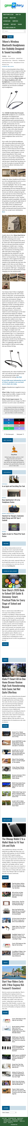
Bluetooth (15, 60)
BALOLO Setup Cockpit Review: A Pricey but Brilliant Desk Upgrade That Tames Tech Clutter (18, 785)
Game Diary (6, 24)
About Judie (4, 1118)
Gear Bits (6, 962)
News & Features (7, 820)
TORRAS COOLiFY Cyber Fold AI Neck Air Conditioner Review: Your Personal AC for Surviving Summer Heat (19, 794)
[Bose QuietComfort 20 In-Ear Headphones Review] (14, 495)
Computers (15, 21)
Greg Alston (10, 66)
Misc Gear (13, 24)
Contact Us (10, 1122)
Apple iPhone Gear (6, 60)
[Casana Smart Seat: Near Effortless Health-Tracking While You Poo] (6, 1067)
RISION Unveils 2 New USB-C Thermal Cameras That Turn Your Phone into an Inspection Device (18, 1039)
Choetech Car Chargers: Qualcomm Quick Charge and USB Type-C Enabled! (13, 517)
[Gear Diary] (14, 5)
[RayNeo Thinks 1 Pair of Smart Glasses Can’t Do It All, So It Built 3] (6, 929)
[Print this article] (19, 425)
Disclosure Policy (7, 1119)
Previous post (10, 434)
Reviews (4, 497)
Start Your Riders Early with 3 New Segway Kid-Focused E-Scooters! (13, 984)
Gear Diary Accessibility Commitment (11, 1121)
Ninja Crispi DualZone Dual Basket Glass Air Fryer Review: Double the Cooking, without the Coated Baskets (18, 912)
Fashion (20, 24)
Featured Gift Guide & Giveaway (10, 571)
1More (9, 56)
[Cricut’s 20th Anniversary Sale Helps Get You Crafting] (6, 946)
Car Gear (5, 18)
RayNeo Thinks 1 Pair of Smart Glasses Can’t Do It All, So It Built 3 (19, 928)
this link (19, 377)
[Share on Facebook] (9, 420)
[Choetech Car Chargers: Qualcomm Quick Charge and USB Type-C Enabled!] (14, 511)
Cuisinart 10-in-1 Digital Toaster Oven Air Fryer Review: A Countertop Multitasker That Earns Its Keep (19, 734)
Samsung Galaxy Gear (7, 62)
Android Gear (19, 58)
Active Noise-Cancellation (8, 58)
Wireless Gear (5, 64)
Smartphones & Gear (8, 14)
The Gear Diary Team (12, 1118)
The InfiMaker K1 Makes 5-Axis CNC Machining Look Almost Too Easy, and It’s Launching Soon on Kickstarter (19, 954)
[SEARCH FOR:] (14, 31)
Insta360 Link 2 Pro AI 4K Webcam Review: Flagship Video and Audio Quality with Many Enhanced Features (18, 752)
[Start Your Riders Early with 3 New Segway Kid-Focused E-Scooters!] (14, 978)
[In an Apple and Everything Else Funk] (14, 482)
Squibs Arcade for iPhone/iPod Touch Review (13, 535)
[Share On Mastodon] (19, 428)
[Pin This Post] (19, 422)
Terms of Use (22, 1121)
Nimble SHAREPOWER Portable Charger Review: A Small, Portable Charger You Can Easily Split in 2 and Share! (19, 743)
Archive (5, 1122)
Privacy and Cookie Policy (17, 1119)
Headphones (22, 60)
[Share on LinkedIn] (9, 422)
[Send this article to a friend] (9, 425)
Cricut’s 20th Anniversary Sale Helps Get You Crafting (19, 944)
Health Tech (13, 18)
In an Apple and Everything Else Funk (13, 486)
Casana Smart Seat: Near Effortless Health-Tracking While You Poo (18, 1065)
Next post (19, 434)
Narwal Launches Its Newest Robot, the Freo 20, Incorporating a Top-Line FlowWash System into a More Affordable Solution (18, 1029)
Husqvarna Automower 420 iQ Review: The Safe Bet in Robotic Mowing (18, 776)
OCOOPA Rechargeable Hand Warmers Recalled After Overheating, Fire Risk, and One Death (18, 1048)
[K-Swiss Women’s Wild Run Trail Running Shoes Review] (6, 770)
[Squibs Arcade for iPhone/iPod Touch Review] (14, 530)
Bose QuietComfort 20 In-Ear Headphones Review (11, 501)
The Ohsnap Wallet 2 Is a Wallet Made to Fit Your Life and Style (13, 842)
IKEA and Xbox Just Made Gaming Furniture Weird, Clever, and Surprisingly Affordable (17, 895)
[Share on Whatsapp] (9, 428)
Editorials (4, 484)
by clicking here (11, 566)
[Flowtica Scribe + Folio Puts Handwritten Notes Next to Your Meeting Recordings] (6, 904)
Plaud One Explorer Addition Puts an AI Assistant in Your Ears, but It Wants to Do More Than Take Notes (18, 886)
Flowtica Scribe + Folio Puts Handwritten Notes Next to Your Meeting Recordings (18, 903)
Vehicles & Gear (10, 513)
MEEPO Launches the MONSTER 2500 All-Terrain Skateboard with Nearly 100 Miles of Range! (19, 1057)
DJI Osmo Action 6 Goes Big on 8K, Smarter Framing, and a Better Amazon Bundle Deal (19, 920)
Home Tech (18, 14)
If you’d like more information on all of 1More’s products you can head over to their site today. (14, 382)
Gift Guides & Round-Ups (9, 27)
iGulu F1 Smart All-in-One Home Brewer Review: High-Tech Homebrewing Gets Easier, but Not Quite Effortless (14, 685)
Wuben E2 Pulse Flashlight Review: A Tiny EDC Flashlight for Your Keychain (18, 760)
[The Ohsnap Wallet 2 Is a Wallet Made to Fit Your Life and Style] (14, 836)
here (3, 212)
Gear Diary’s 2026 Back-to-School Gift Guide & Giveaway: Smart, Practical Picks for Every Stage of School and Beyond (13, 598)
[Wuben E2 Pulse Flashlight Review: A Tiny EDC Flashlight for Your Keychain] (6, 762)
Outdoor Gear (6, 21)
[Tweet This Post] (19, 420)
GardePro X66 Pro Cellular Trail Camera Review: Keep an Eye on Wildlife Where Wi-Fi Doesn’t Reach (18, 803)
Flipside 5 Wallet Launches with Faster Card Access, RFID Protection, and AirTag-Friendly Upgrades (19, 1091)
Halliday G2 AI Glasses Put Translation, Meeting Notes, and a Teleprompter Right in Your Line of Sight (18, 1074)
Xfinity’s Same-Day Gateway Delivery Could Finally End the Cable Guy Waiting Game (18, 1082)
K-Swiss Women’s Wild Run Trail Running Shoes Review (18, 768)
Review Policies (20, 1118)
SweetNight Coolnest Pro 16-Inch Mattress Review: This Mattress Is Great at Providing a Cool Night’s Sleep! (19, 937)
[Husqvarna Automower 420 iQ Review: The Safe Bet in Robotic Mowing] (6, 778)
